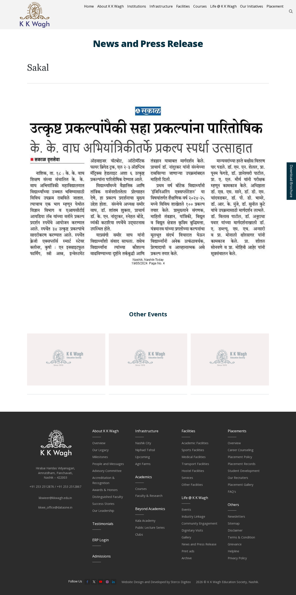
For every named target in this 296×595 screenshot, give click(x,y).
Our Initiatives (251, 6)
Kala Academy (145, 521)
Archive (187, 558)
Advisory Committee (107, 471)
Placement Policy (240, 457)
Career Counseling (241, 450)
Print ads (188, 551)
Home (89, 6)
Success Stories (103, 504)
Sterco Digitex (181, 582)
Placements (237, 431)
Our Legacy (100, 450)
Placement (275, 6)
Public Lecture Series (150, 527)
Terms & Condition (241, 537)
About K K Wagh (110, 6)
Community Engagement (199, 523)
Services (187, 478)
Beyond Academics (150, 508)
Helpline (233, 551)
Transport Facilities (195, 464)
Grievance (235, 544)
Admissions (101, 556)
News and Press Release (199, 544)
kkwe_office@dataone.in (55, 507)
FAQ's (232, 491)
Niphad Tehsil (145, 450)
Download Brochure (291, 181)
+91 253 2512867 (69, 486)
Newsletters (236, 516)
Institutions (136, 6)
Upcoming (142, 457)
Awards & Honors (105, 490)
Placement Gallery (240, 485)
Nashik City (143, 443)
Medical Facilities (194, 457)
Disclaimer (235, 530)
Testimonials (102, 523)
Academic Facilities (195, 443)
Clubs (139, 534)
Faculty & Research (149, 496)
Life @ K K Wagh (223, 6)
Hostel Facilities (193, 471)
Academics (143, 477)
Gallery (186, 537)
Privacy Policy (237, 558)
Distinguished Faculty (107, 497)
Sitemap (234, 523)
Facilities (183, 6)
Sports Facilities (193, 450)
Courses (200, 6)
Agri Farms (143, 464)
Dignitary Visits (192, 530)
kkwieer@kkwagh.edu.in (55, 498)
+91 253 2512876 (41, 486)
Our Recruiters (238, 478)
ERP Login (100, 540)
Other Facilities (192, 485)
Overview (98, 443)
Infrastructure (161, 6)
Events (186, 509)
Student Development (244, 471)
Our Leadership (103, 511)
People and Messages (108, 464)
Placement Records (241, 464)
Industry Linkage (193, 516)
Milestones (100, 457)
